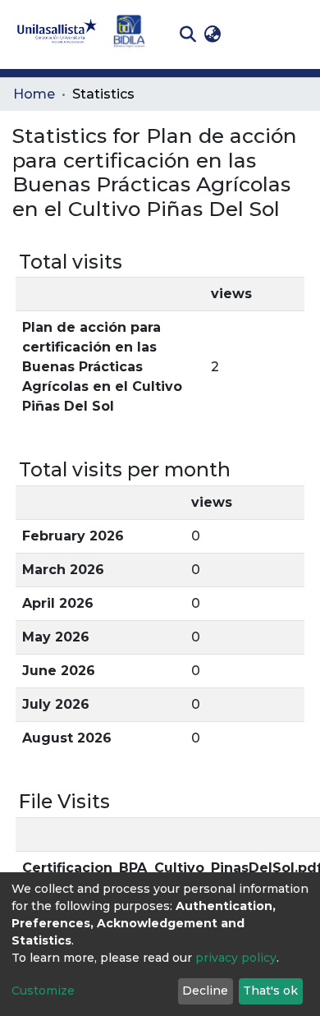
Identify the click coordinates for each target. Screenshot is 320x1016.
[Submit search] (187, 34)
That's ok (270, 990)
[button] (212, 34)
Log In (250, 34)
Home (34, 94)
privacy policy (236, 957)
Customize (43, 990)
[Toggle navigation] (295, 34)
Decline (205, 990)
